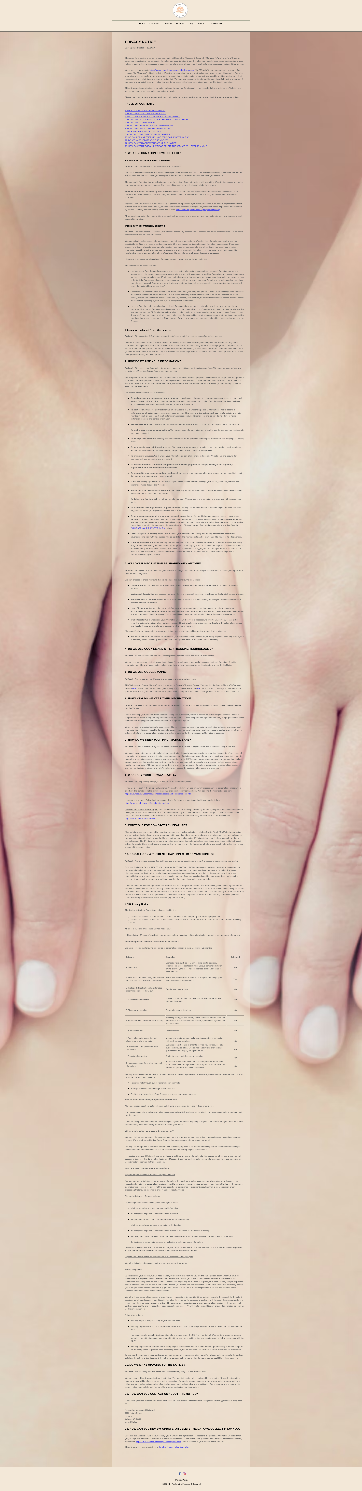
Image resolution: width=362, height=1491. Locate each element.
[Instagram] (184, 1473)
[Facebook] (180, 1473)
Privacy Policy (181, 1480)
